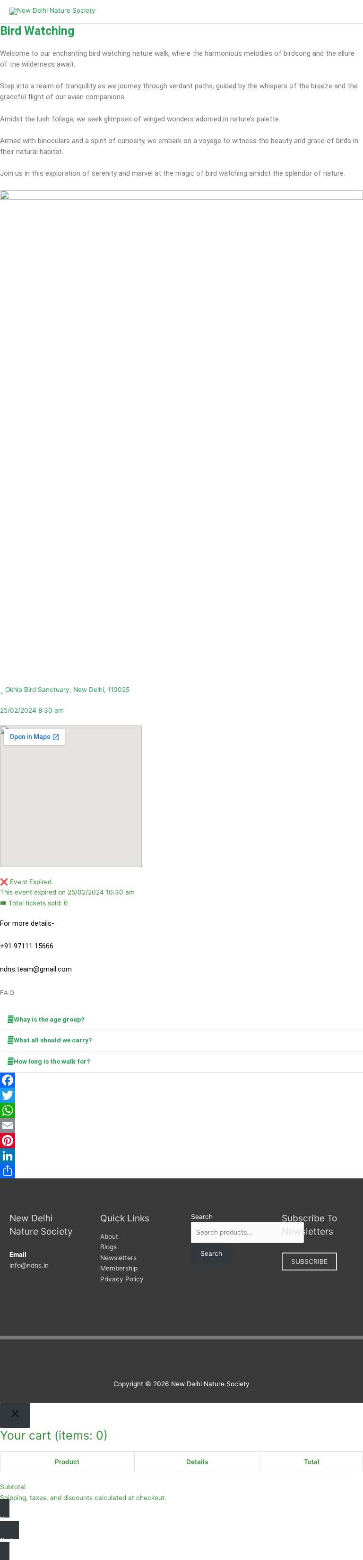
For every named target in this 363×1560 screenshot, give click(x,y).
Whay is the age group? (49, 1019)
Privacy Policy (122, 1279)
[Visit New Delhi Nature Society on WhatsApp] (201, 1360)
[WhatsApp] (181, 1110)
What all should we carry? (53, 1040)
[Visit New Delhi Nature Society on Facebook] (157, 1360)
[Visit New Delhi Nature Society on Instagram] (186, 1360)
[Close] (15, 1415)
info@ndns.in (29, 1265)
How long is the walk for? (52, 1061)
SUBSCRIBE (309, 1261)
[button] (181, 1020)
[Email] (181, 1125)
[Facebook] (181, 1080)
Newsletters (118, 1258)
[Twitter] (181, 1095)
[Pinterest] (181, 1140)
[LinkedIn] (181, 1155)
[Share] (181, 1170)
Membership (119, 1268)
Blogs (108, 1247)
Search (202, 1216)
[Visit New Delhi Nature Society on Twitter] (172, 1360)
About (109, 1236)
